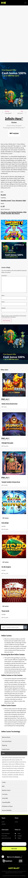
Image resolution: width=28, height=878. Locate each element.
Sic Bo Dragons (6, 567)
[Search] (25, 627)
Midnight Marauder (7, 443)
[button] (25, 2)
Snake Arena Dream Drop (9, 404)
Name (2, 295)
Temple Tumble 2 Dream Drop (11, 482)
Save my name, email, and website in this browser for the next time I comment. (13, 316)
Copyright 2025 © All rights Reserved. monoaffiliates (14, 875)
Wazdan (14, 122)
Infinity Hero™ (14, 119)
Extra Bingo (5, 523)
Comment (4, 275)
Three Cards (5, 611)
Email (2, 301)
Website (3, 308)
